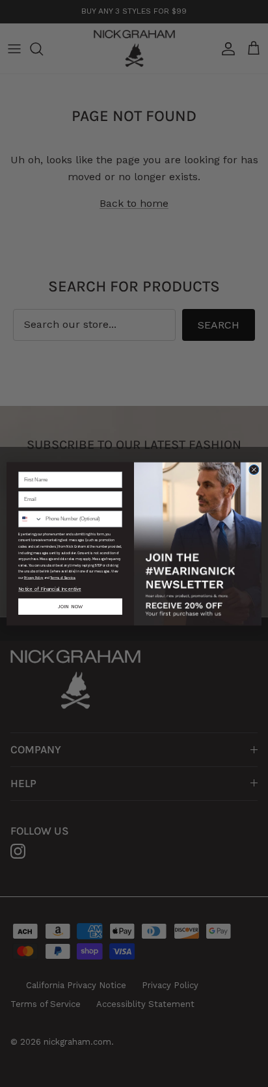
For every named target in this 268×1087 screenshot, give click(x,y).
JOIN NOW (70, 606)
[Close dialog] (254, 469)
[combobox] (30, 518)
